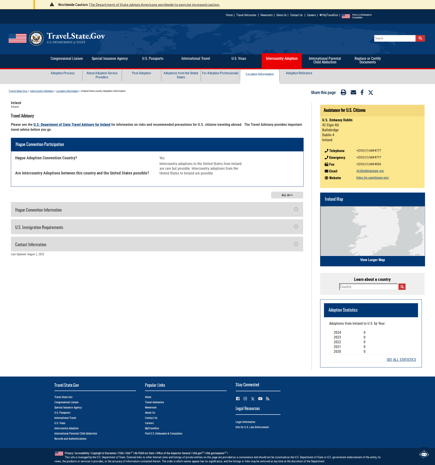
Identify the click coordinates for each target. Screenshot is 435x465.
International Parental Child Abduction (75, 433)
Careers (311, 15)
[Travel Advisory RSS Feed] (267, 398)
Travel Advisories (246, 15)
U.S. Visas (59, 423)
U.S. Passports (62, 412)
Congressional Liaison (66, 402)
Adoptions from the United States (181, 75)
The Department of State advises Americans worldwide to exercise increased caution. (154, 4)
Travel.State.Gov (18, 91)
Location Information (260, 74)
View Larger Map (372, 259)
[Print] (343, 93)
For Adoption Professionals (220, 73)
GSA (128, 453)
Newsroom (267, 15)
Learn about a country (372, 279)
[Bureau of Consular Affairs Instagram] (245, 398)
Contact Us (296, 15)
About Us (282, 15)
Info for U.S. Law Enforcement (252, 427)
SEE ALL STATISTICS (401, 359)
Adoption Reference (299, 73)
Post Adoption (141, 73)
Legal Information (245, 422)
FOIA (121, 453)
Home (229, 15)
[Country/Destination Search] (402, 287)
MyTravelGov (330, 15)
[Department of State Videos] (260, 398)
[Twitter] (370, 92)
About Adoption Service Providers (102, 75)
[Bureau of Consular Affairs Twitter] (253, 398)
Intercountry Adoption (41, 91)
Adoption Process (63, 73)
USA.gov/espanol (215, 453)
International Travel (65, 418)
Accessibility (82, 453)
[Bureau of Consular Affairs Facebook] (237, 398)
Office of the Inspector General (173, 453)
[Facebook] (362, 93)
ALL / (286, 195)
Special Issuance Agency (68, 407)
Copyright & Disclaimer (103, 453)
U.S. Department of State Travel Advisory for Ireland (72, 124)
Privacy (69, 453)
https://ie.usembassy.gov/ (372, 177)
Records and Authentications (70, 438)
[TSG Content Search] (420, 38)
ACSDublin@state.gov (370, 171)
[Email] (353, 93)
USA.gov (197, 453)
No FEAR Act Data (144, 453)
